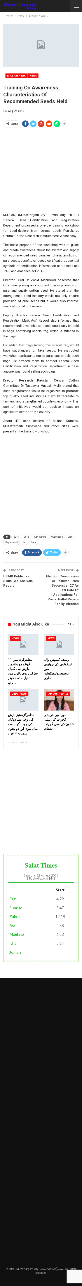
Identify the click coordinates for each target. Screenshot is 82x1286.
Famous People (57, 693)
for (24, 542)
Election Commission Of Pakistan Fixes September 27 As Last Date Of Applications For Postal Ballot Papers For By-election (62, 590)
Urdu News (19, 693)
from (33, 542)
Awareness (57, 537)
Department (11, 542)
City (70, 537)
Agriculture (40, 537)
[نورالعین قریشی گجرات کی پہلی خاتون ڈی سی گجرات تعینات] (59, 700)
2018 (26, 537)
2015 (16, 537)
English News (16, 75)
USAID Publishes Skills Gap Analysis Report (18, 580)
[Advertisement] (41, 171)
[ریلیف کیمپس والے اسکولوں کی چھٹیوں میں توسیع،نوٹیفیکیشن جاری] (59, 644)
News (33, 75)
